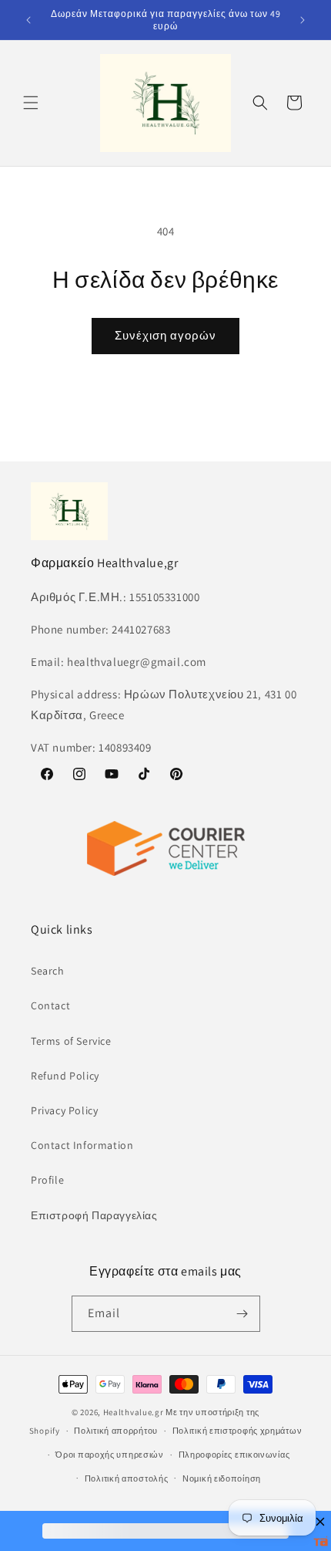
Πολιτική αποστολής (127, 1478)
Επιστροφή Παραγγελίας (94, 1215)
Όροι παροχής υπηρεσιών (109, 1454)
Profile (47, 1180)
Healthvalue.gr (133, 1412)
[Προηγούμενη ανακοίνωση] (28, 20)
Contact (50, 1005)
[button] (31, 103)
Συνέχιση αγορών (165, 335)
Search (48, 971)
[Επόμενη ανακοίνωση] (302, 20)
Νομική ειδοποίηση (221, 1478)
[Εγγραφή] (242, 1314)
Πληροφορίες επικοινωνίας (234, 1454)
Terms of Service (71, 1041)
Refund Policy (65, 1076)
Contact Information (82, 1145)
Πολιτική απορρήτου (116, 1430)
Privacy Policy (64, 1110)
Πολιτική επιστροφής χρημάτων (237, 1430)
